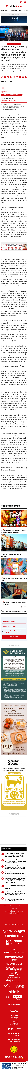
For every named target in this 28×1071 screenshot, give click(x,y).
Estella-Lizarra (4, 10)
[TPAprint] (14, 1028)
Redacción (4, 91)
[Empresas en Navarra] (14, 1005)
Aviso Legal (8, 911)
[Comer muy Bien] (14, 1016)
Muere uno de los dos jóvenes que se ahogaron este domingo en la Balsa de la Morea (13, 899)
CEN (15, 81)
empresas (3, 81)
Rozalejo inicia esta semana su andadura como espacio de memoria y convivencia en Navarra (14, 893)
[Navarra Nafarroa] (14, 1040)
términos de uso (13, 630)
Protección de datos (14, 913)
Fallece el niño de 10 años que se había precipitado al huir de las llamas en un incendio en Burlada (13, 855)
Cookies (14, 911)
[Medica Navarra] (14, 1011)
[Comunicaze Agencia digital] (14, 918)
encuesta (10, 81)
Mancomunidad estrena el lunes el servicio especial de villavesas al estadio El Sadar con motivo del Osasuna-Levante (13, 880)
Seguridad (20, 911)
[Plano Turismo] (14, 1022)
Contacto (21, 906)
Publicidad (14, 908)
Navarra (20, 10)
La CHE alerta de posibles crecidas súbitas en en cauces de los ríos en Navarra (14, 887)
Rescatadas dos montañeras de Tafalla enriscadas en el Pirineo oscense (13, 873)
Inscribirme (14, 636)
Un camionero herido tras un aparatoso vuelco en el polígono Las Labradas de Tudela (14, 861)
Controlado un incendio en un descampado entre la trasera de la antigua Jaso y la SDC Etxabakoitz (13, 867)
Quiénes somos (13, 906)
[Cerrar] (27, 1062)
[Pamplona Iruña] (14, 1034)
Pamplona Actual (14, 43)
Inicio (5, 906)
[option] (14, 6)
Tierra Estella (13, 10)
